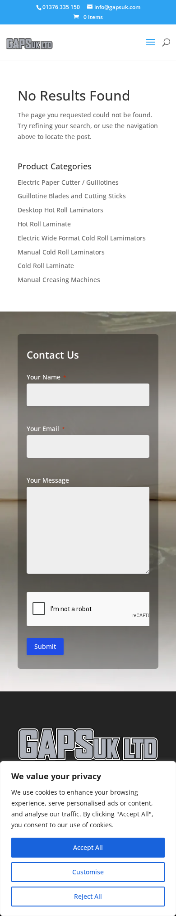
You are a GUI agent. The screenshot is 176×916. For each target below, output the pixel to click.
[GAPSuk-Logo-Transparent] (88, 744)
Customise (88, 872)
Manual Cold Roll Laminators (61, 252)
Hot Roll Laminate (44, 224)
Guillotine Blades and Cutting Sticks (72, 196)
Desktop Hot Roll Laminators (60, 210)
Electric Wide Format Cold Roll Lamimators (82, 238)
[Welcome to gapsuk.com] (29, 36)
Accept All (88, 847)
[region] (88, 838)
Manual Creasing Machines (59, 279)
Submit (45, 646)
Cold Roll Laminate (46, 265)
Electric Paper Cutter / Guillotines (68, 182)
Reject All (88, 896)
